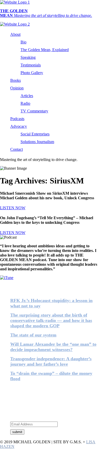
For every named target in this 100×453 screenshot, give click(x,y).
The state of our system (33, 335)
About (15, 34)
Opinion (17, 88)
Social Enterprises (35, 134)
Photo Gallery (32, 73)
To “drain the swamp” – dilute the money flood (51, 376)
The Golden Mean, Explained (45, 50)
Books (15, 80)
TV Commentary (34, 111)
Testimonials (31, 65)
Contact (16, 149)
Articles (27, 96)
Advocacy (18, 126)
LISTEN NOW (12, 208)
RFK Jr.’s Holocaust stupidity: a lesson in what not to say (51, 303)
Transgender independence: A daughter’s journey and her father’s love (51, 361)
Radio (25, 103)
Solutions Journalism (37, 142)
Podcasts (17, 119)
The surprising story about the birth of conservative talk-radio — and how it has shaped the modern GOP (51, 320)
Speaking (28, 57)
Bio (23, 42)
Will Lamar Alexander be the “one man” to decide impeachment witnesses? (53, 347)
